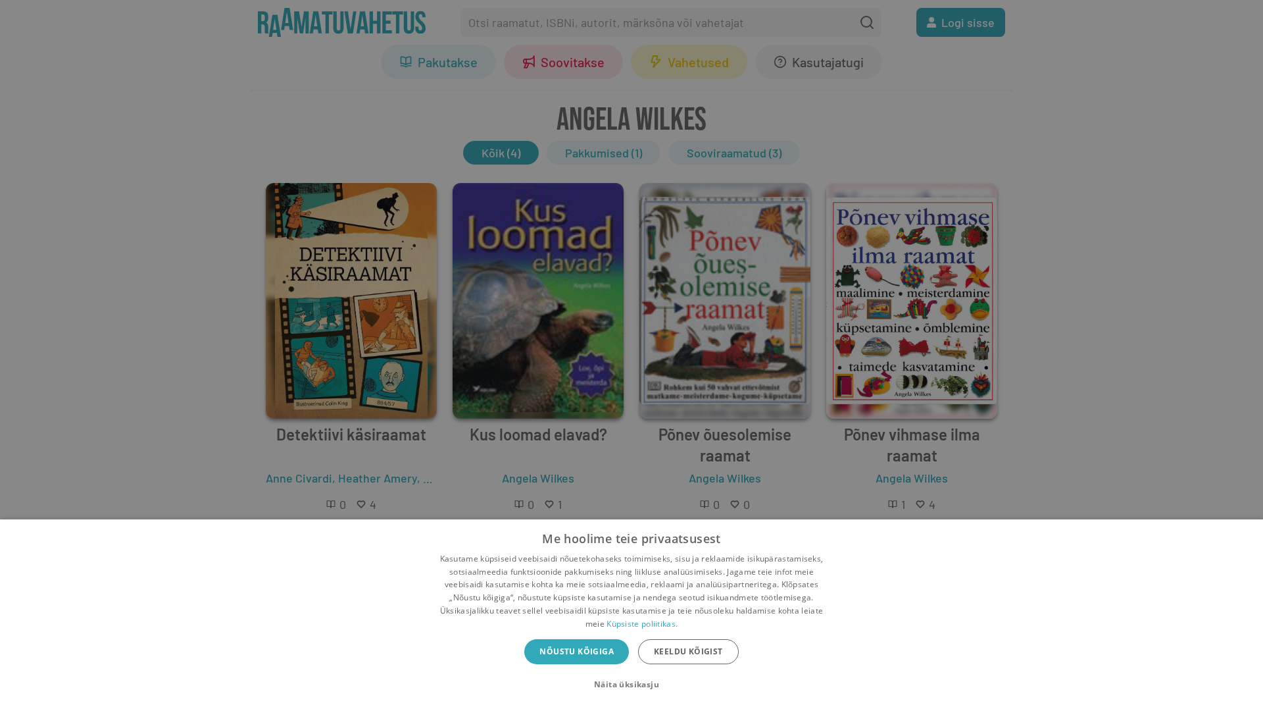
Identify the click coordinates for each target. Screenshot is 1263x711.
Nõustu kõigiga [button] (576, 651)
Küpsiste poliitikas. (642, 623)
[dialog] (631, 615)
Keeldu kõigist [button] (688, 651)
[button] (631, 684)
